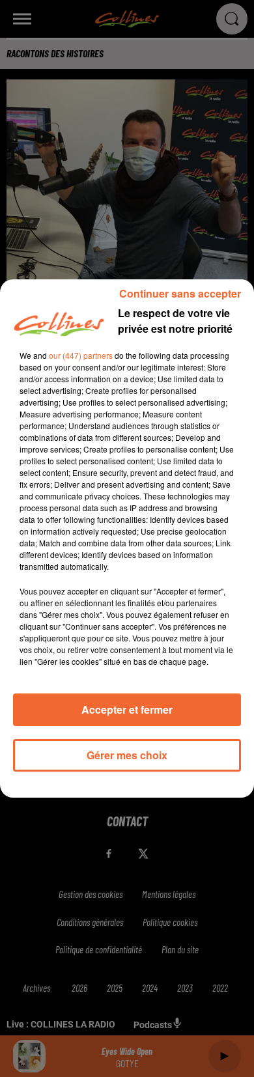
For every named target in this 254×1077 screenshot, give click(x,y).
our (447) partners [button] (81, 355)
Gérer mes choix (127, 755)
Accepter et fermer (127, 709)
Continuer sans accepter (180, 293)
